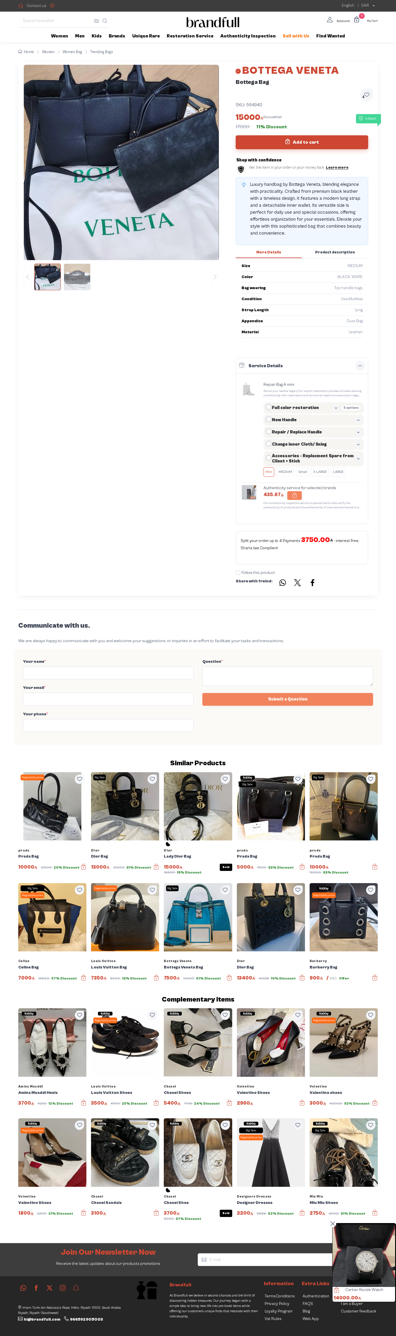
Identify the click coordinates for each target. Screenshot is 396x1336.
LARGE (338, 472)
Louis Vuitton (103, 961)
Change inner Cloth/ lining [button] (299, 444)
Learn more (337, 167)
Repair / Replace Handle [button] (297, 432)
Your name (34, 661)
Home (29, 52)
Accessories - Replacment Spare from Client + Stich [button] (313, 458)
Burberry (318, 961)
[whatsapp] (23, 1288)
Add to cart (305, 142)
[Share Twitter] (298, 583)
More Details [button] (268, 252)
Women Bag (72, 52)
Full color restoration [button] (295, 407)
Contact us (36, 5)
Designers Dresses (254, 1196)
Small (302, 472)
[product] (364, 1255)
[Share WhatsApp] (52, 5)
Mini (269, 472)
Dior (95, 850)
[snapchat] (76, 1288)
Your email (34, 687)
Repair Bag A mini (279, 384)
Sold (226, 867)
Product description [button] (335, 252)
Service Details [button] (265, 365)
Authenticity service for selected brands (300, 488)
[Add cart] (294, 495)
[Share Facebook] (313, 583)
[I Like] (79, 779)
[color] (168, 846)
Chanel (170, 1086)
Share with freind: (254, 581)
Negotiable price (32, 777)
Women (48, 52)
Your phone (35, 714)
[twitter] (49, 1288)
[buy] (335, 1290)
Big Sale (100, 777)
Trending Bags (101, 52)
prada (24, 850)
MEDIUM (285, 472)
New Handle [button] (284, 419)
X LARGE (320, 472)
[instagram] (62, 1288)
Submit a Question (288, 699)
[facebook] (36, 1288)
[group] (121, 277)
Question (212, 661)
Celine (24, 961)
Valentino (246, 1086)
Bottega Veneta (178, 961)
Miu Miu (316, 1196)
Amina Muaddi (30, 1086)
